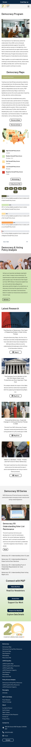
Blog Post (16, 396)
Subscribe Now (15, 586)
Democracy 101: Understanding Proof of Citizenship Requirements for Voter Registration (14, 567)
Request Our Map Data (15, 610)
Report (17, 352)
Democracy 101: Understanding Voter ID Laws (15, 555)
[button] (7, 188)
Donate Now (15, 598)
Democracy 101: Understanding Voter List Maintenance (13, 526)
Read (5, 549)
